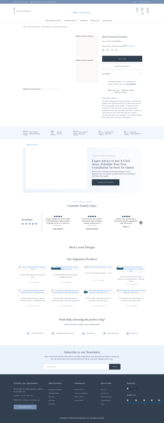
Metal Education (106, 397)
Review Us (134, 333)
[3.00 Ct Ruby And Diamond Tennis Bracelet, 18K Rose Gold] (98, 291)
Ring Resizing (105, 400)
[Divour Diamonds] (82, 12)
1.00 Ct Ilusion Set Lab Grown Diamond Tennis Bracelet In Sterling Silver (131, 279)
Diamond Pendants (34, 27)
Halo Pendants (46, 27)
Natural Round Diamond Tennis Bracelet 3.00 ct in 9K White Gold (33, 299)
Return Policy (79, 397)
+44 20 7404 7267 (37, 333)
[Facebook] (138, 402)
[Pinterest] (147, 402)
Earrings (84, 20)
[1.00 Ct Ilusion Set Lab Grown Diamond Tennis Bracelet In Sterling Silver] (131, 269)
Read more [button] (58, 225)
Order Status (79, 400)
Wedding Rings (71, 20)
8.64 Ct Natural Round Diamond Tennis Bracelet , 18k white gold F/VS (65, 299)
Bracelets (95, 20)
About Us (104, 389)
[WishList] (143, 11)
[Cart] (148, 10)
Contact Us (104, 393)
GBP (134, 2)
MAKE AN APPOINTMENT (106, 182)
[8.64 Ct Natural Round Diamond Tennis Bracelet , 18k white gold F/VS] (66, 291)
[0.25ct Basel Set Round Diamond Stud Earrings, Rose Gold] (131, 291)
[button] (43, 222)
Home (25, 27)
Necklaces (107, 20)
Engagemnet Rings (55, 389)
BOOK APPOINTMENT (25, 407)
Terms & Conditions (81, 393)
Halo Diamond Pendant (60, 27)
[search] (137, 9)
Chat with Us (90, 333)
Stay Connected (112, 333)
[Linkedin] (154, 402)
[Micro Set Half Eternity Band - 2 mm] (98, 267)
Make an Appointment (122, 66)
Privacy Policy (79, 389)
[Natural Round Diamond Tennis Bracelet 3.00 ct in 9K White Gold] (33, 291)
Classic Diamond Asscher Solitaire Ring (32, 276)
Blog (102, 404)
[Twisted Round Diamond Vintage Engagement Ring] (66, 268)
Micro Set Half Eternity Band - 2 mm (98, 273)
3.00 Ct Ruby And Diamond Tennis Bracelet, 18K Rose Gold (98, 299)
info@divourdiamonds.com (65, 333)
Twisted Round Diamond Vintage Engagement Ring (66, 276)
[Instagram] (130, 402)
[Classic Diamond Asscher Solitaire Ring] (33, 268)
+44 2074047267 (131, 84)
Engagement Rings (53, 20)
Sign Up (114, 366)
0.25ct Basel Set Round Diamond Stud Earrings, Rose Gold (131, 299)
